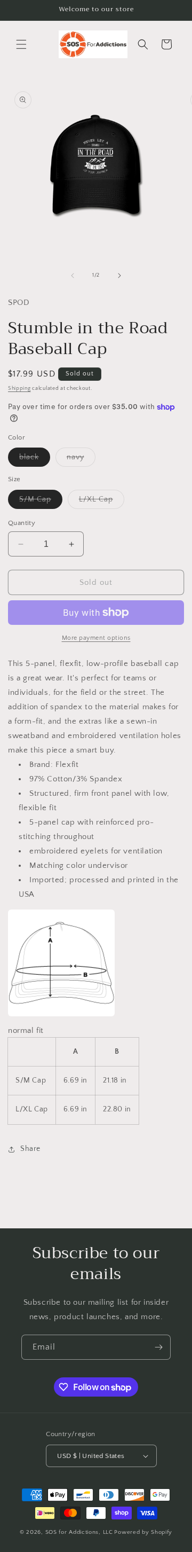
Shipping (19, 388)
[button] (21, 44)
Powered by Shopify (143, 1532)
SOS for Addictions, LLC (79, 1532)
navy (81, 459)
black (34, 459)
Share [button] (30, 1149)
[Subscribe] (158, 1347)
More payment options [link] (96, 637)
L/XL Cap (101, 502)
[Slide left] (72, 275)
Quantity (21, 523)
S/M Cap (40, 502)
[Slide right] (119, 275)
